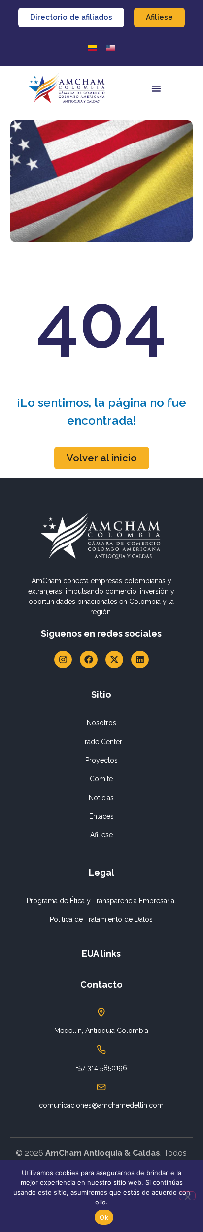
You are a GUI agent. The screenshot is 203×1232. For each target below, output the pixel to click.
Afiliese (101, 835)
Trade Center (101, 741)
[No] (187, 1195)
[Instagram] (63, 659)
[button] (156, 88)
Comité (101, 779)
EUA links (101, 953)
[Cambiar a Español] (92, 47)
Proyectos (101, 760)
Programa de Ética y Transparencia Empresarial (101, 901)
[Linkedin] (140, 659)
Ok (104, 1217)
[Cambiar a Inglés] (111, 47)
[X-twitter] (114, 659)
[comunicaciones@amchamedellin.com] (101, 1087)
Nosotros (101, 723)
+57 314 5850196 (101, 1068)
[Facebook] (89, 659)
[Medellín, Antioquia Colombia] (101, 1012)
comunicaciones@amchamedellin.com (101, 1105)
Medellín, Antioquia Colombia (101, 1030)
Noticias (101, 798)
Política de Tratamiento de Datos (101, 919)
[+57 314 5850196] (101, 1049)
